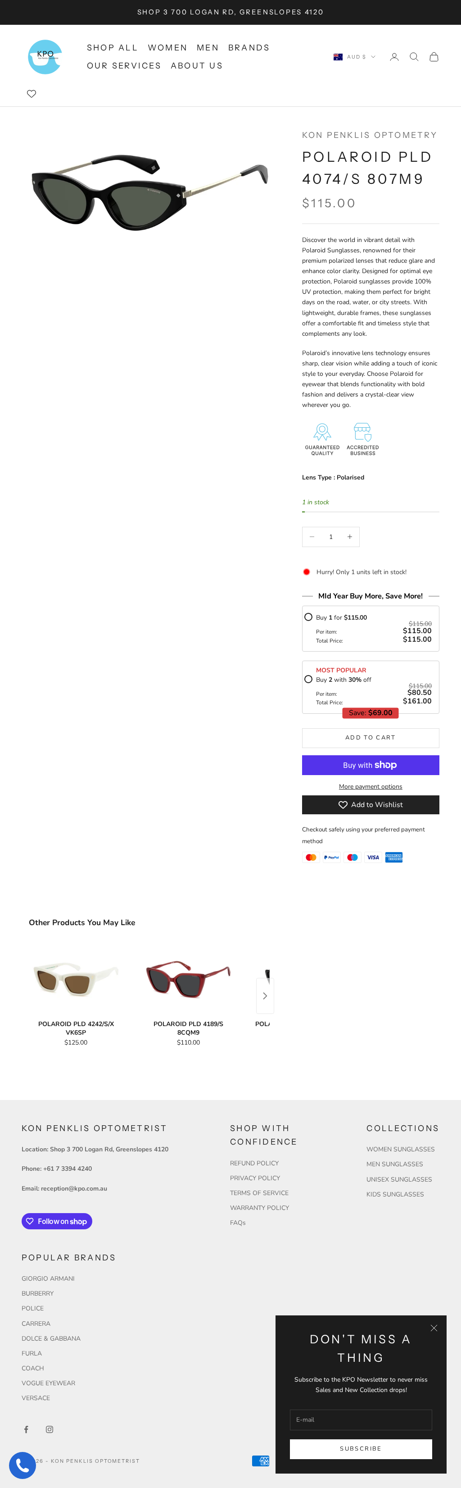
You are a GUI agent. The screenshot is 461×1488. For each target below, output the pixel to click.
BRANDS (249, 48)
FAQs (238, 1223)
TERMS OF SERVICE (259, 1193)
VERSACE (36, 1398)
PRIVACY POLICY (255, 1178)
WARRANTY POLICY (259, 1208)
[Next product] (265, 996)
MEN (208, 48)
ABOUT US (197, 66)
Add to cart (370, 738)
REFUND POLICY (254, 1163)
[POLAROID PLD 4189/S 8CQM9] (188, 980)
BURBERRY (38, 1293)
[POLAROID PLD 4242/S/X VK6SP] (76, 980)
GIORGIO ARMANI (48, 1278)
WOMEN (168, 48)
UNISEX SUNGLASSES (399, 1179)
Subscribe (361, 1449)
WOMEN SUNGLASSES (400, 1149)
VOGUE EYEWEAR (48, 1383)
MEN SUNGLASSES (394, 1164)
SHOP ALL (113, 48)
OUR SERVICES (124, 66)
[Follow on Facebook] (26, 1429)
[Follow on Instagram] (49, 1429)
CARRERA (36, 1323)
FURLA (32, 1353)
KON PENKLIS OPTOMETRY (370, 135)
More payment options (370, 786)
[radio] (368, 628)
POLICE (33, 1308)
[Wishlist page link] (31, 93)
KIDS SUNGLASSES (395, 1194)
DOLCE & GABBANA (51, 1338)
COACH (33, 1368)
